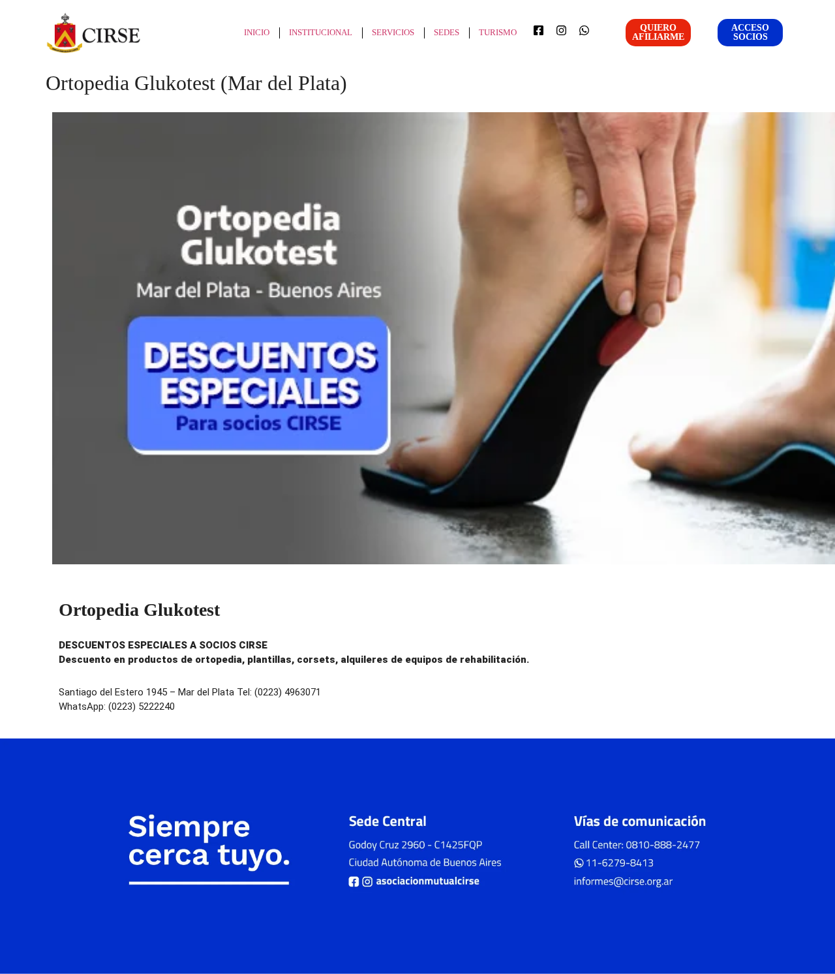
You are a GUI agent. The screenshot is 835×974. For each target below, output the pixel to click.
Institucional (320, 32)
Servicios (393, 32)
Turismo (498, 32)
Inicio (256, 32)
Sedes (446, 32)
